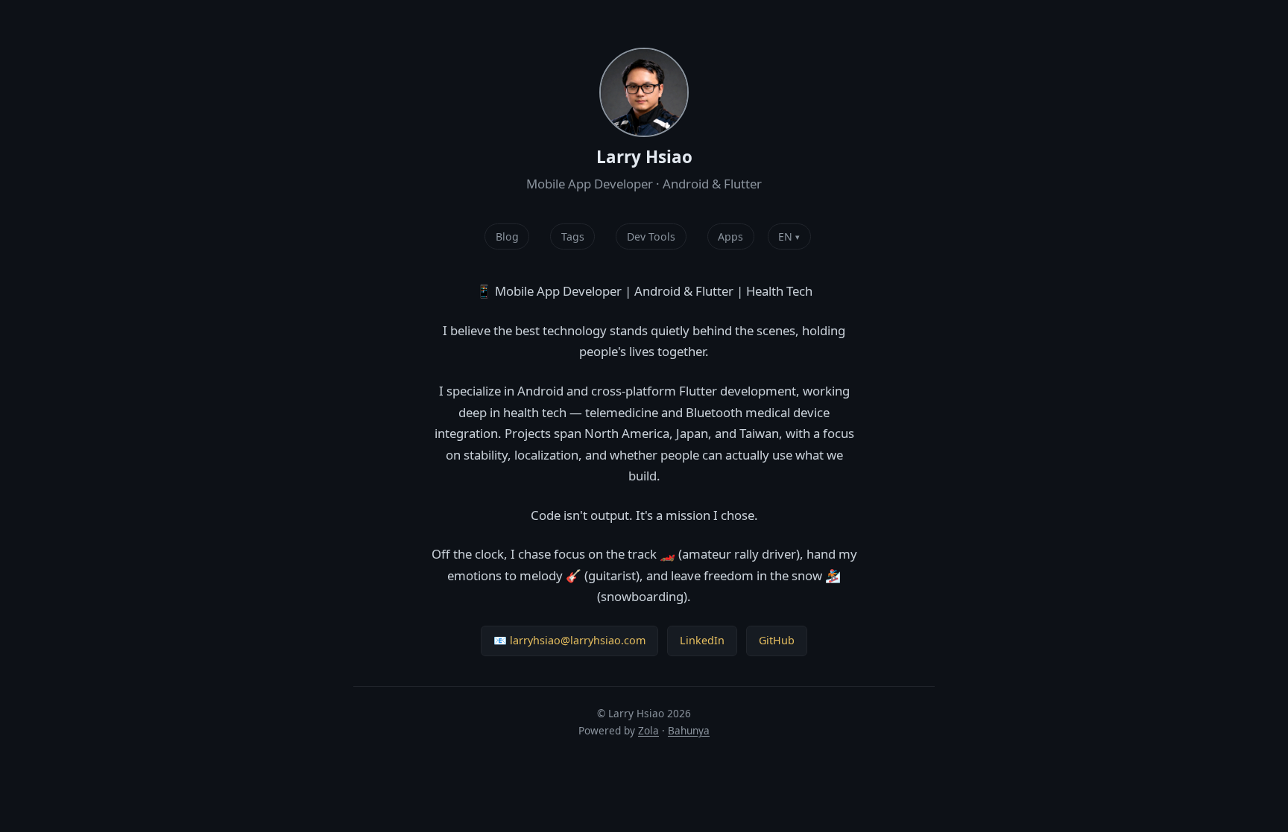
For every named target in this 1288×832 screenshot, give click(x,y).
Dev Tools (651, 236)
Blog (507, 236)
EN (789, 236)
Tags (572, 236)
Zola (648, 730)
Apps (730, 236)
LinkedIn (702, 640)
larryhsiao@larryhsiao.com (577, 640)
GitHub (777, 640)
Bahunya (689, 730)
